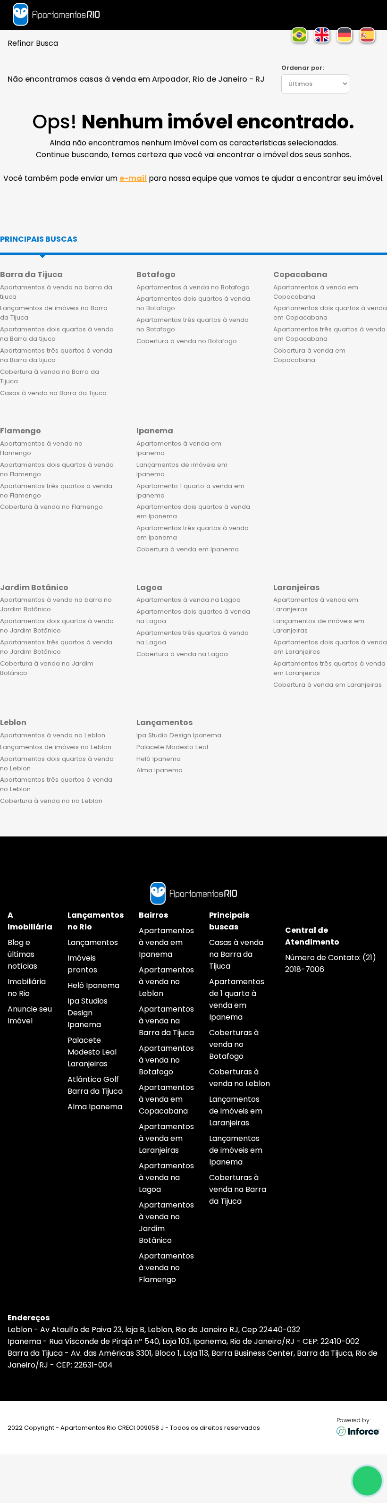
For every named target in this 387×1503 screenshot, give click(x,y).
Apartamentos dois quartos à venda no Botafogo (193, 303)
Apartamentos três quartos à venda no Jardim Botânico (56, 647)
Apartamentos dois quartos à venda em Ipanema (193, 511)
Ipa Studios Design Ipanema (87, 1013)
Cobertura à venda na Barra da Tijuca (49, 376)
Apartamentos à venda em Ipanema (178, 448)
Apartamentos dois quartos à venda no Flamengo (57, 469)
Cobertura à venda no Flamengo (51, 506)
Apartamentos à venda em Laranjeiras (315, 604)
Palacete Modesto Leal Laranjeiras (92, 1052)
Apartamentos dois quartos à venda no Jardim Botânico (57, 625)
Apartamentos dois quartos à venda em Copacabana (330, 313)
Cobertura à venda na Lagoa (182, 654)
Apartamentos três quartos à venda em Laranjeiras (329, 668)
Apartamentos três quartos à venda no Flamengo (56, 490)
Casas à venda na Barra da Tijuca (53, 392)
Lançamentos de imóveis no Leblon (55, 747)
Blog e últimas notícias (22, 954)
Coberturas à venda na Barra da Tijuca (237, 1189)
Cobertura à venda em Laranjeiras (327, 684)
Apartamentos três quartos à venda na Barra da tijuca (56, 355)
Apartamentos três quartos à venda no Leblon (56, 784)
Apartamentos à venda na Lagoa (188, 599)
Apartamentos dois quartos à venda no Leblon (57, 763)
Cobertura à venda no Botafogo (186, 341)
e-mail (133, 178)
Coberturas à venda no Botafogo (234, 1044)
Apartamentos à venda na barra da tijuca (56, 292)
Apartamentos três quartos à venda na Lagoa (192, 637)
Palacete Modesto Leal (172, 747)
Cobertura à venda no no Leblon (51, 800)
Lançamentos (92, 942)
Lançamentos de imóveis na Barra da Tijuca (54, 313)
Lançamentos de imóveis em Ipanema (181, 469)
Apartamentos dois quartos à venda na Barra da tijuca (57, 334)
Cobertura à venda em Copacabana (309, 355)
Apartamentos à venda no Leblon (52, 735)
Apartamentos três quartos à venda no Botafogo (192, 324)
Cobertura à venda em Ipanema (187, 549)
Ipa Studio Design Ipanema (178, 735)
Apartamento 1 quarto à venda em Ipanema (190, 490)
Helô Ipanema (158, 758)
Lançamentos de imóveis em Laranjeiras (318, 625)
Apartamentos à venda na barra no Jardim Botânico (56, 604)
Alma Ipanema (159, 770)
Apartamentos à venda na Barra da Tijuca (166, 1021)
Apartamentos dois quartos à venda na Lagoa (193, 616)
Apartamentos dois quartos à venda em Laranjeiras (330, 647)
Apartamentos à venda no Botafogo (193, 287)
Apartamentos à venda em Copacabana (315, 292)
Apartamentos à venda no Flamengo (41, 448)
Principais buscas (38, 239)
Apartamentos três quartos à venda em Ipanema (192, 533)
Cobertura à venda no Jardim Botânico (46, 668)
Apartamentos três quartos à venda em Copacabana (329, 334)
